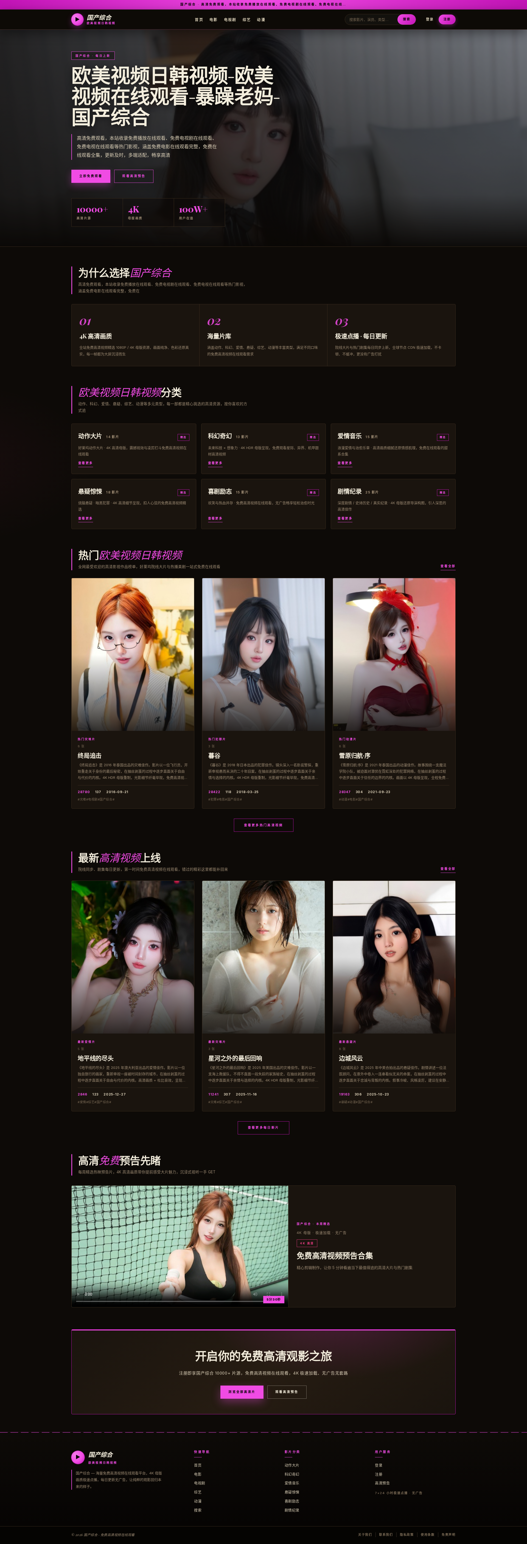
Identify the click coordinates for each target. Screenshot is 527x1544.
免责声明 (449, 1535)
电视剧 (230, 19)
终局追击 (90, 755)
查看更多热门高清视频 (263, 825)
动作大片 (292, 1465)
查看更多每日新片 (263, 1127)
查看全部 (448, 566)
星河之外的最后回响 (235, 1058)
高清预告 (382, 1483)
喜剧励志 (292, 1501)
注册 (447, 19)
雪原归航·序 (355, 755)
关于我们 (365, 1535)
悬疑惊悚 (292, 1492)
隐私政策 (407, 1535)
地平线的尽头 (96, 1058)
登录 (430, 19)
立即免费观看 (90, 176)
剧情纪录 (292, 1510)
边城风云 (351, 1058)
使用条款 (428, 1535)
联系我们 (386, 1535)
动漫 (261, 19)
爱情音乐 (292, 1483)
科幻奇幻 (292, 1474)
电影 (213, 19)
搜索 (406, 19)
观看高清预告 (133, 176)
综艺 (247, 19)
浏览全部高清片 (242, 1392)
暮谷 (214, 755)
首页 (199, 19)
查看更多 (85, 463)
